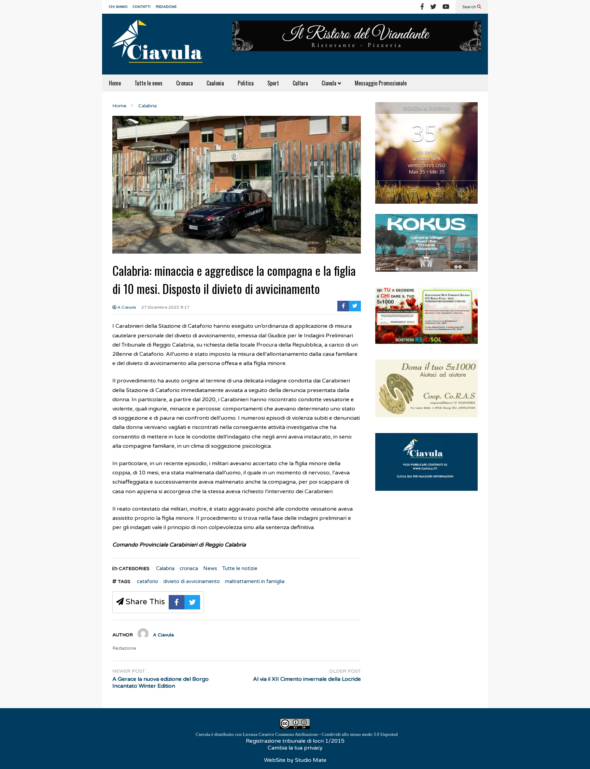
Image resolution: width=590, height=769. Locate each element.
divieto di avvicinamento (191, 581)
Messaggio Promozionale (381, 83)
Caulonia (215, 83)
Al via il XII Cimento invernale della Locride (307, 679)
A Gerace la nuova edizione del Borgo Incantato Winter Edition (160, 683)
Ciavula (330, 83)
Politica (246, 83)
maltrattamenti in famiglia (254, 581)
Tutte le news (149, 83)
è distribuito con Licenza (297, 734)
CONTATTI (142, 7)
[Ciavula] (160, 44)
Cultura (300, 83)
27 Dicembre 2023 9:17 (165, 307)
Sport (273, 83)
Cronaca (184, 83)
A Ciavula (126, 307)
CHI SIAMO (118, 7)
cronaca (189, 568)
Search (469, 6)
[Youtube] (445, 7)
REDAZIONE (166, 7)
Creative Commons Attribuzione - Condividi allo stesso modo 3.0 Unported (328, 734)
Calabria (165, 568)
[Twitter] (433, 7)
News (210, 568)
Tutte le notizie (239, 568)
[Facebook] (422, 7)
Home (115, 83)
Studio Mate (310, 760)
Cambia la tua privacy (295, 747)
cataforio (147, 581)
